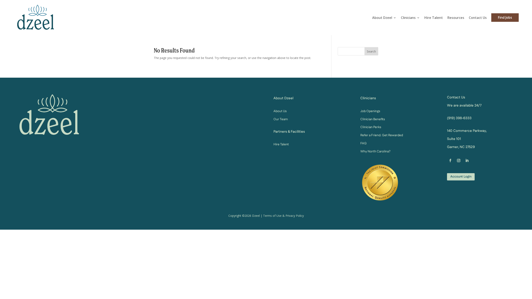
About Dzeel (382, 17)
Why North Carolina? (375, 151)
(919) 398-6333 (459, 118)
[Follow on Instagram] (458, 160)
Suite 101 (454, 138)
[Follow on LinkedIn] (467, 160)
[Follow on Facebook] (450, 160)
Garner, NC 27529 (461, 147)
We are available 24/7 (464, 105)
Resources (455, 17)
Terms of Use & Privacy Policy (283, 216)
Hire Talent (433, 17)
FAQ (363, 143)
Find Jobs (505, 17)
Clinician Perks (370, 127)
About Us (280, 111)
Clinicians (408, 17)
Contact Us (478, 17)
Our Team (280, 119)
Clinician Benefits (372, 119)
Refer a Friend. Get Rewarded (381, 135)
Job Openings (370, 111)
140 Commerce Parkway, (467, 130)
